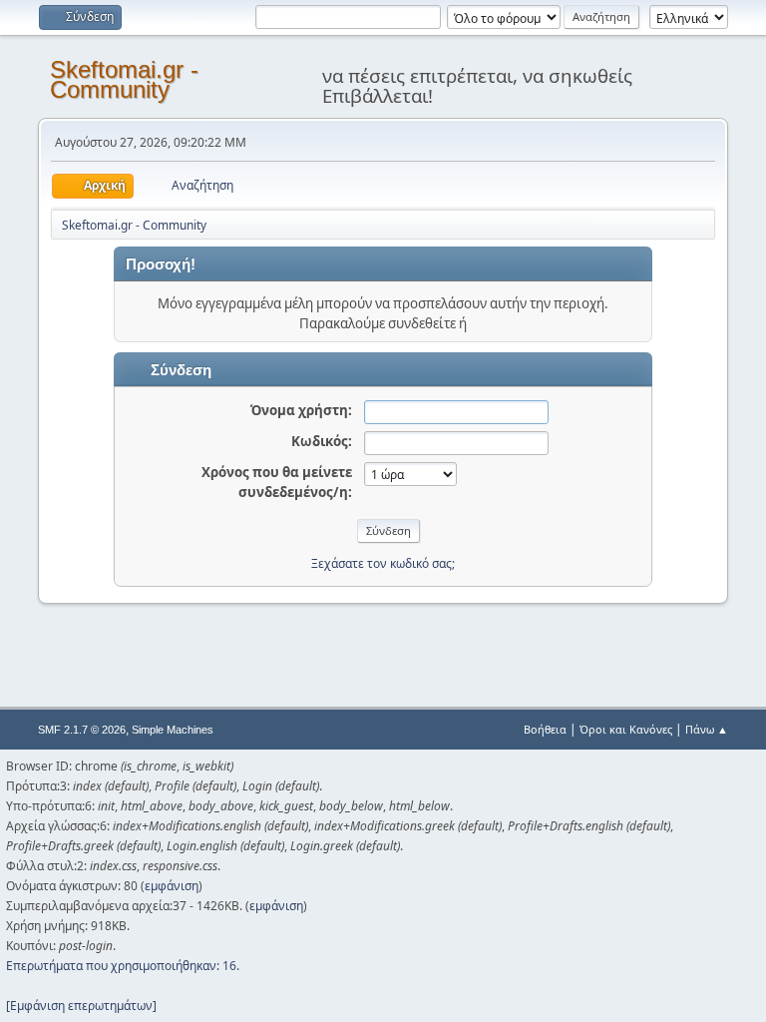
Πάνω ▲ (706, 729)
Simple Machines (172, 730)
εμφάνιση (171, 885)
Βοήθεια (545, 729)
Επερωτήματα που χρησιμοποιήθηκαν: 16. (122, 965)
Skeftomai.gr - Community (124, 79)
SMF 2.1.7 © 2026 (82, 730)
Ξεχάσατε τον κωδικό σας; (383, 563)
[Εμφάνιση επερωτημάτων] (81, 1005)
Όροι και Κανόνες (625, 729)
